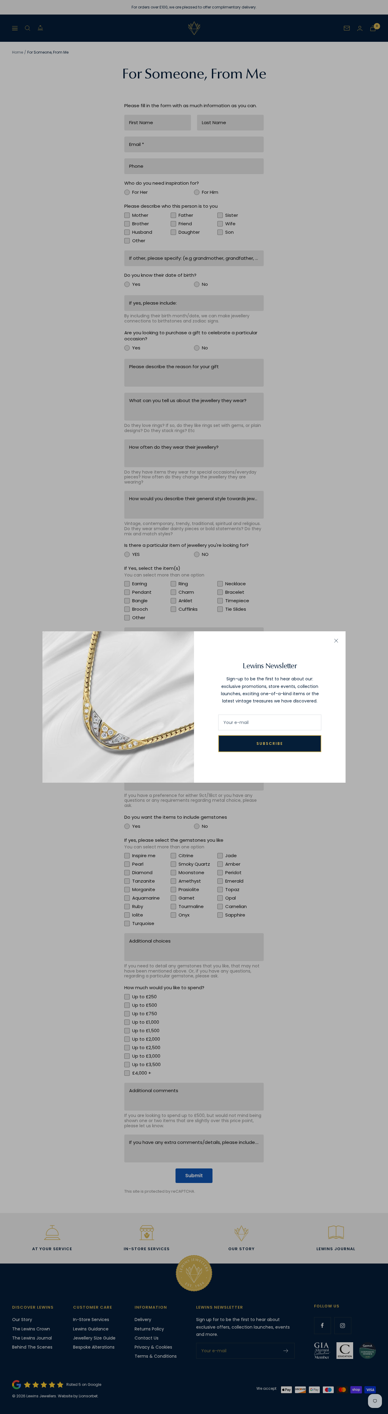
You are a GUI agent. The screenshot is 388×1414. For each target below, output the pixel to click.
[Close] (336, 641)
